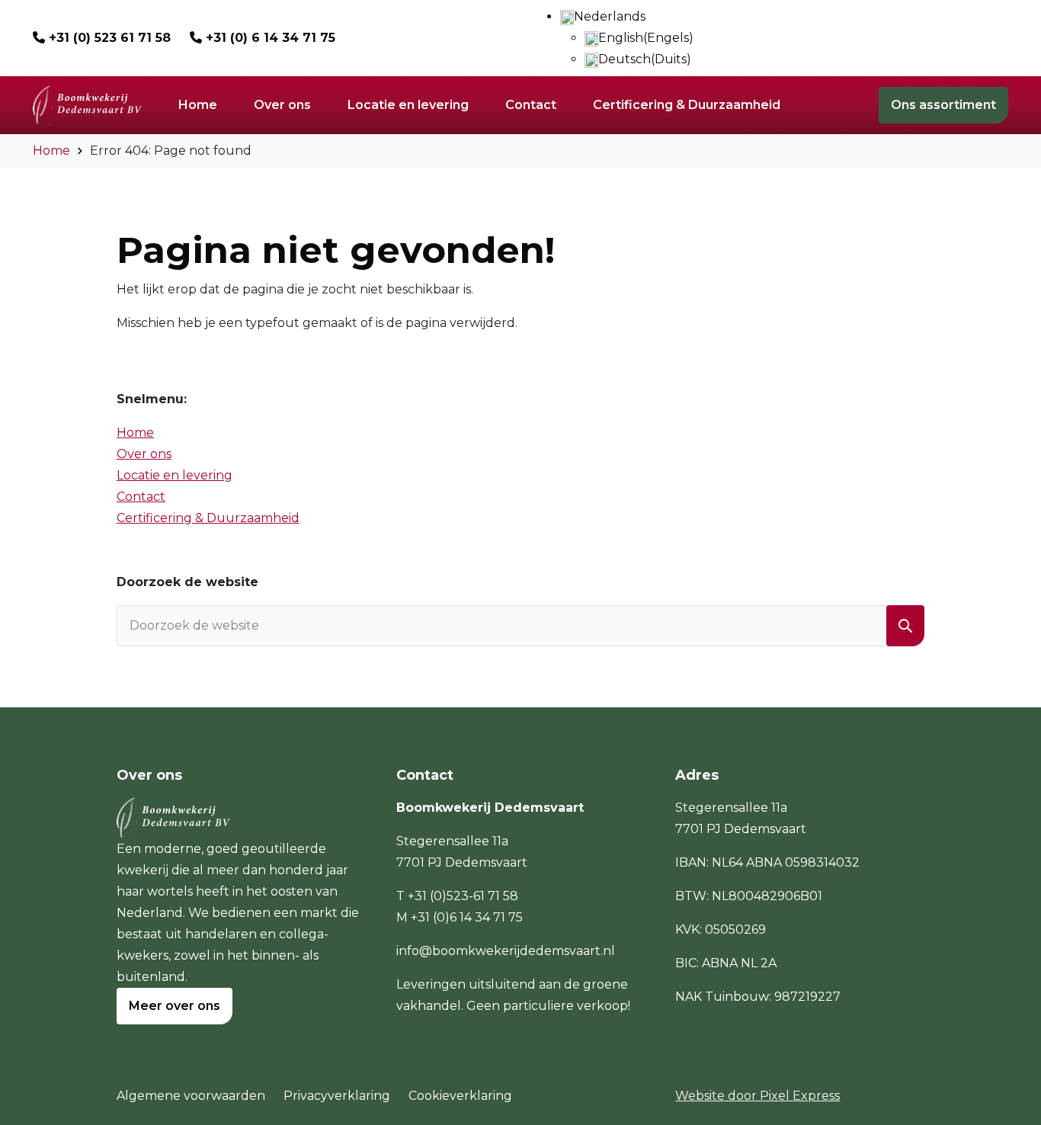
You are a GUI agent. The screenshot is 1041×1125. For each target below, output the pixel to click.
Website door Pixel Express (757, 1095)
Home (51, 150)
